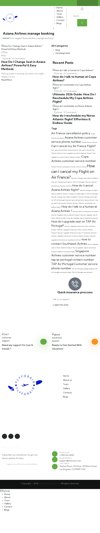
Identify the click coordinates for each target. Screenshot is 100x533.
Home (6, 38)
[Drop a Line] (55, 454)
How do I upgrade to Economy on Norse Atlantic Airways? (70, 236)
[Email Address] (55, 459)
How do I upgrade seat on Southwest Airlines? (82, 218)
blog (57, 50)
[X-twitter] (82, 3)
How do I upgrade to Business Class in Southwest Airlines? (77, 233)
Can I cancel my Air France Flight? (73, 146)
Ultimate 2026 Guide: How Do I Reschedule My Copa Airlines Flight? (74, 97)
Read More (6, 79)
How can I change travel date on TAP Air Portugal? (68, 182)
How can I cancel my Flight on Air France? (73, 171)
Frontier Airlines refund (78, 167)
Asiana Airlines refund (89, 142)
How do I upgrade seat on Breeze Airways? (65, 215)
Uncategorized (62, 53)
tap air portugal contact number (72, 259)
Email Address (66, 458)
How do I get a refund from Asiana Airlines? (80, 200)
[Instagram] (92, 3)
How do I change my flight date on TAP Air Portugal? (80, 194)
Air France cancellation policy (70, 133)
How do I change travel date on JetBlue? (64, 197)
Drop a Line (64, 452)
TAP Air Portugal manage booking (83, 269)
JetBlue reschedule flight (66, 252)
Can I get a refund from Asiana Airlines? (64, 150)
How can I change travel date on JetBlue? (84, 178)
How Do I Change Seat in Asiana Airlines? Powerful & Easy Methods (23, 65)
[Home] (10, 17)
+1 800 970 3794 (60, 305)
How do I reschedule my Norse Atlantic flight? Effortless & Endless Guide (74, 119)
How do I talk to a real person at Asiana (85, 211)
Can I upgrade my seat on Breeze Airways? (77, 153)
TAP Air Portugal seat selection (82, 272)
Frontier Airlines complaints (60, 167)
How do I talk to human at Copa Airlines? (74, 78)
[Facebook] (87, 3)
